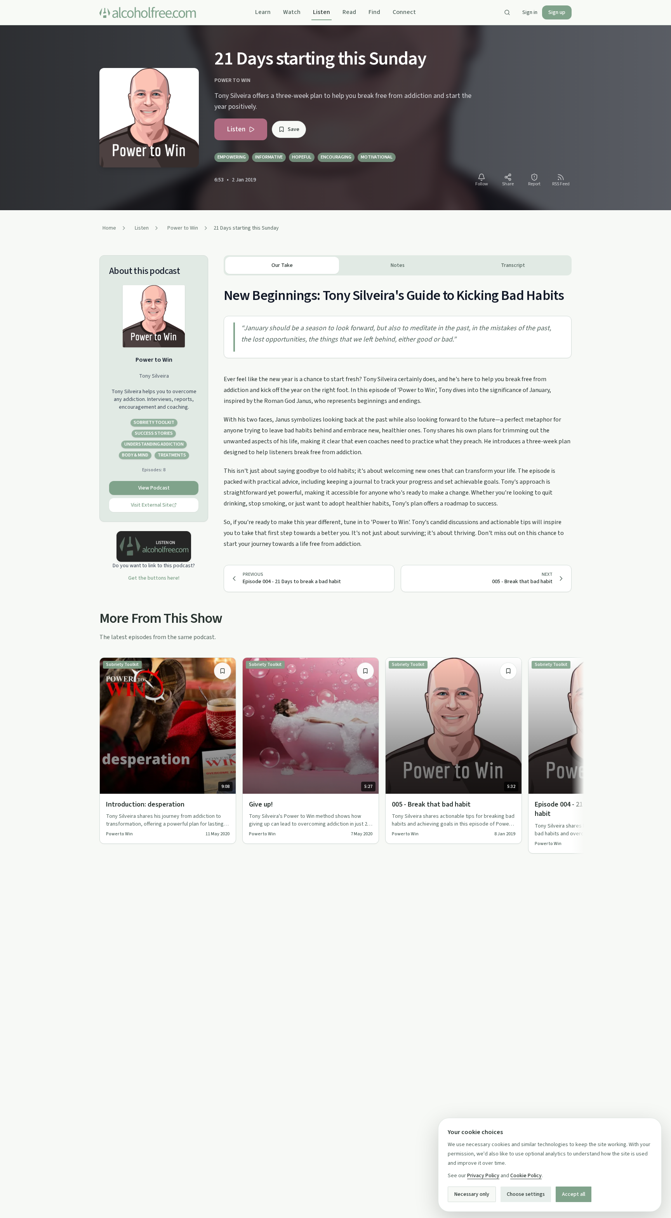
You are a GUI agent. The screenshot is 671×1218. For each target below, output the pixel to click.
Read (349, 12)
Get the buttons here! (153, 578)
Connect (404, 12)
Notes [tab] (398, 265)
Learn (263, 12)
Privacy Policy (483, 1176)
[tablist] (398, 265)
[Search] (507, 12)
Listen (321, 12)
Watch (292, 12)
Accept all (573, 1194)
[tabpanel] (398, 412)
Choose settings (526, 1194)
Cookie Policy (526, 1176)
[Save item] (222, 671)
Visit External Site (151, 505)
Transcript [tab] (513, 265)
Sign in (529, 12)
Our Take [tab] (282, 265)
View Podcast (154, 488)
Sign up (556, 12)
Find (374, 12)
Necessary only (471, 1194)
